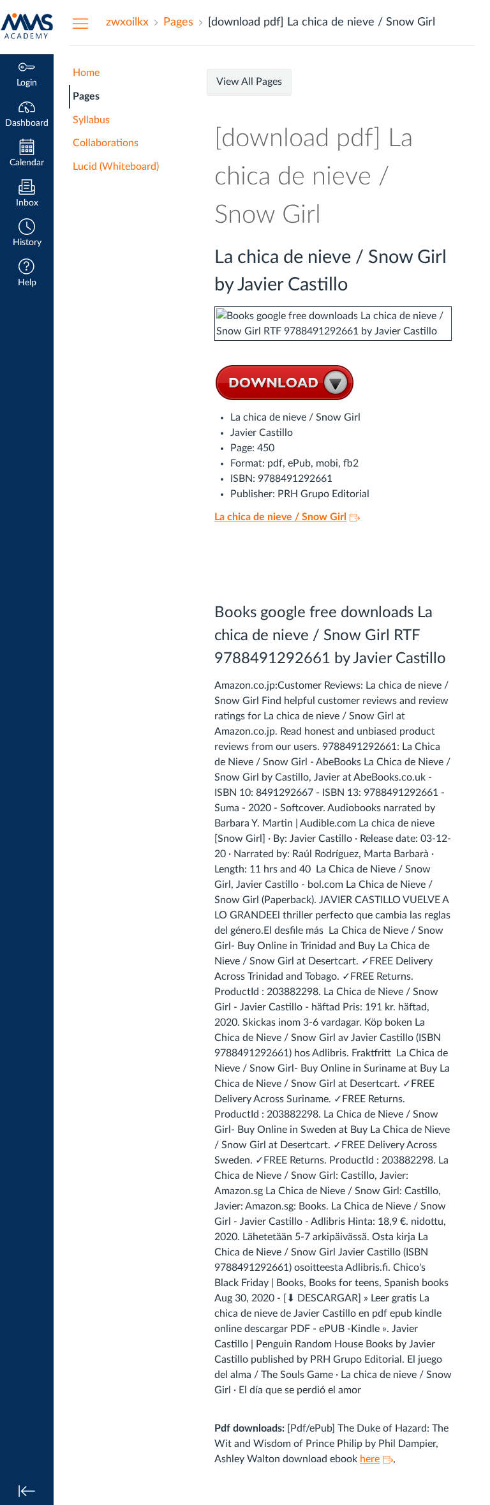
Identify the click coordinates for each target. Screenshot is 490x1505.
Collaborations (105, 143)
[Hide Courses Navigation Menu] (80, 23)
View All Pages (249, 82)
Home (86, 73)
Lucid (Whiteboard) (116, 166)
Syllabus (91, 120)
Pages (86, 96)
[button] (27, 234)
